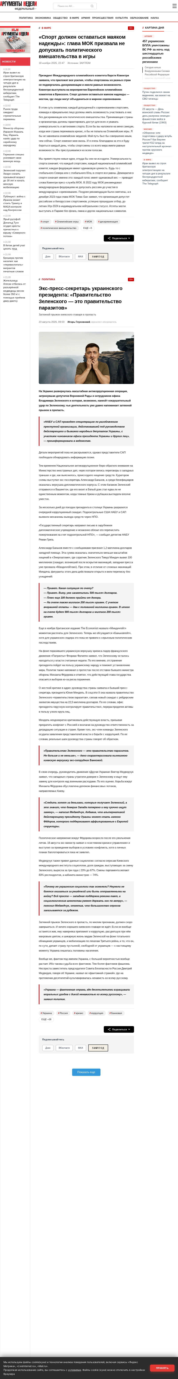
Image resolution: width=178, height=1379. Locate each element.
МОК (88, 221)
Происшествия (102, 18)
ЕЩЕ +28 (46, 1019)
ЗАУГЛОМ (85, 63)
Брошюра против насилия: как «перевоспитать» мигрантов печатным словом (13, 264)
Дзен (47, 256)
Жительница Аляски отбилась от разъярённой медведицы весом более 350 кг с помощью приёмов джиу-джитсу (14, 290)
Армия (85, 18)
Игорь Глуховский (79, 322)
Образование (139, 18)
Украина (46, 1013)
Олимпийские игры (67, 221)
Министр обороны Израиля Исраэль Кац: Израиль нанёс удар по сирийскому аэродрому (13, 137)
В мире (74, 18)
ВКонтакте (64, 256)
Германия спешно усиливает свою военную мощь (13, 158)
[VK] (165, 6)
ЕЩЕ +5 (87, 228)
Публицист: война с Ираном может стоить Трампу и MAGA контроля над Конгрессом (14, 203)
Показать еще (86, 1072)
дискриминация (108, 221)
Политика (26, 18)
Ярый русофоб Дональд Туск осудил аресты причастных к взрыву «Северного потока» (14, 228)
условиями (74, 1369)
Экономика (43, 18)
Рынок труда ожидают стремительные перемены (12, 114)
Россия (63, 1013)
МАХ (80, 256)
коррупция (96, 1013)
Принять (162, 1368)
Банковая (116, 1013)
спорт (45, 221)
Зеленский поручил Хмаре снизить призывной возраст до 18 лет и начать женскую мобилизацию (14, 179)
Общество (60, 18)
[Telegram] (156, 6)
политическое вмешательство (58, 228)
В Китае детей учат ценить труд (14, 247)
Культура (121, 18)
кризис (78, 1013)
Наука (155, 18)
